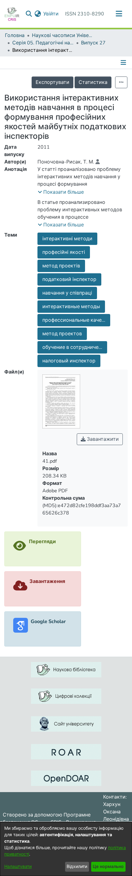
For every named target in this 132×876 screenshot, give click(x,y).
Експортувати (52, 82)
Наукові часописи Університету (62, 35)
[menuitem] (37, 14)
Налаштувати (18, 867)
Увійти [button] (51, 13)
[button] (60, 192)
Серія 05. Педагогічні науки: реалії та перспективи (43, 42)
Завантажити (102, 439)
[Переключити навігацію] (118, 14)
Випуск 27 (93, 42)
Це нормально (108, 867)
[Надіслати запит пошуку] (29, 14)
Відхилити (77, 867)
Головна (15, 35)
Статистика (93, 82)
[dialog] (66, 849)
